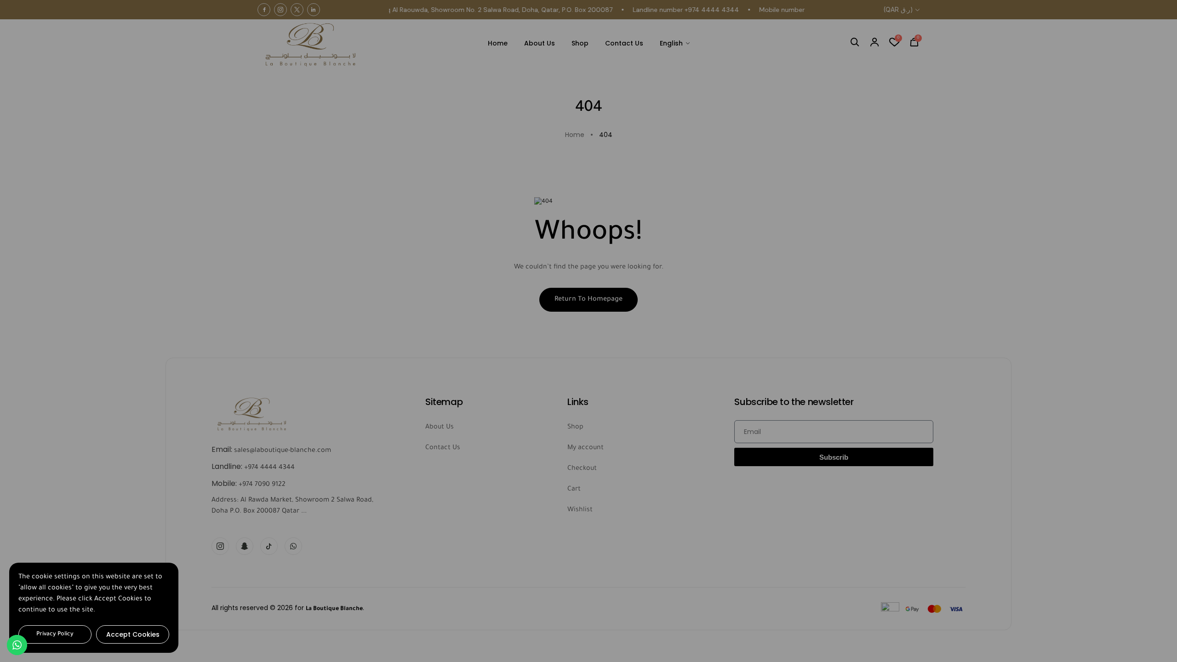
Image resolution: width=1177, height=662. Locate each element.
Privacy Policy (55, 634)
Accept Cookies (133, 634)
